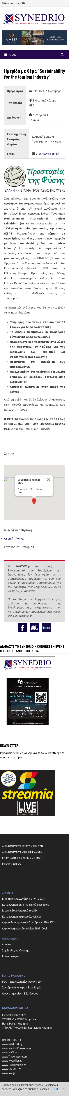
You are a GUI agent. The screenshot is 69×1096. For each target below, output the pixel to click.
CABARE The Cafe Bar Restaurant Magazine (27, 1027)
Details (21, 492)
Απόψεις (7, 944)
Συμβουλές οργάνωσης (15, 950)
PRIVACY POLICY (11, 864)
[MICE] (46, 627)
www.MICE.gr (9, 1052)
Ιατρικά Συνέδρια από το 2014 (19, 910)
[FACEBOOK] (22, 627)
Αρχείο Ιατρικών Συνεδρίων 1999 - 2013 (24, 928)
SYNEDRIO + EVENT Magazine (19, 1019)
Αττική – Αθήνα (14, 538)
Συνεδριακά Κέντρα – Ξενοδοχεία (21, 987)
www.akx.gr (8, 1073)
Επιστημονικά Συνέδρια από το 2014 (23, 898)
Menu (13, 54)
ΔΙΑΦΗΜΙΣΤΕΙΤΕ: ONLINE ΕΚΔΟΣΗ (22, 852)
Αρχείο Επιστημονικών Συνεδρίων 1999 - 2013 (28, 922)
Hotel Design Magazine (15, 1023)
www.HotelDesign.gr (14, 1065)
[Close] (48, 479)
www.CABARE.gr (11, 1069)
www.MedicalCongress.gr (16, 1048)
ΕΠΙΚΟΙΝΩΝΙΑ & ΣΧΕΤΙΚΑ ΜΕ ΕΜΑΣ (22, 858)
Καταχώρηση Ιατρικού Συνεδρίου (22, 916)
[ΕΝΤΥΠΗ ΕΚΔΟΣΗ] (34, 627)
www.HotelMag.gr (12, 1060)
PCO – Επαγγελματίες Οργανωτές (22, 981)
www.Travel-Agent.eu (14, 1056)
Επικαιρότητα (10, 956)
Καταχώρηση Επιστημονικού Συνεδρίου (25, 904)
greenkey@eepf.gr (47, 153)
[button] (34, 501)
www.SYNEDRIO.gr (13, 1044)
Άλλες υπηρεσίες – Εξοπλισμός (20, 993)
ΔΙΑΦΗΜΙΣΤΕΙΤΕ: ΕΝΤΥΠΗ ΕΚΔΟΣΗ (22, 846)
